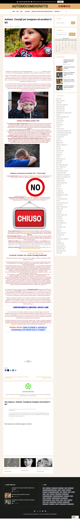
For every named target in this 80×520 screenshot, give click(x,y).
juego (57, 184)
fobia (57, 156)
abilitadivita (48, 488)
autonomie (58, 120)
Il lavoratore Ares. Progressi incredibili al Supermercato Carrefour (68, 61)
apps (57, 114)
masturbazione (64, 498)
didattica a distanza (61, 144)
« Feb (64, 52)
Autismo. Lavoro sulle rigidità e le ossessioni (11, 468)
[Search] (73, 22)
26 (65, 49)
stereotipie (58, 243)
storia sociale (24, 241)
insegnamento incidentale (62, 174)
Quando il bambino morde (26, 468)
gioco (48, 494)
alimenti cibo (59, 110)
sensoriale (58, 221)
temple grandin (59, 247)
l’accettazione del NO (37, 71)
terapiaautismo (70, 504)
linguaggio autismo (60, 194)
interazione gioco (60, 182)
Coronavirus (59, 136)
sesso (57, 225)
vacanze (58, 253)
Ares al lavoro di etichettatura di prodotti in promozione (69, 86)
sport (57, 241)
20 (69, 47)
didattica (58, 142)
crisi (57, 138)
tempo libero (59, 249)
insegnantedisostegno (47, 496)
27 (69, 49)
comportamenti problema (62, 130)
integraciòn (59, 178)
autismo (58, 118)
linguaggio (58, 192)
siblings (58, 231)
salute (57, 213)
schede (58, 217)
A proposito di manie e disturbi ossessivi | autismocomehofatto (22, 409)
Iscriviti (72, 34)
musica (58, 196)
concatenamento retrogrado (63, 132)
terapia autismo (60, 251)
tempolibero (51, 504)
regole (53, 500)
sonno (57, 237)
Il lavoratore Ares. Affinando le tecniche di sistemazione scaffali (69, 74)
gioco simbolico (60, 166)
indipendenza (58, 494)
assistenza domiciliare (61, 116)
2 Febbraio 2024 (12, 410)
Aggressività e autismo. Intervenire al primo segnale (43, 468)
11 (62, 45)
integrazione (59, 180)
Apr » (67, 52)
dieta (57, 146)
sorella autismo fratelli (61, 239)
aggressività (59, 106)
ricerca (58, 211)
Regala (60, 1)
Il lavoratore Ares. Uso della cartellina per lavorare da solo (69, 80)
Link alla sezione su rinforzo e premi (31, 248)
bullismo (58, 122)
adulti (57, 102)
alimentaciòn (59, 108)
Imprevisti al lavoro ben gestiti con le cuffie (69, 67)
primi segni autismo (61, 202)
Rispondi (11, 418)
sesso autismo (59, 227)
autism (59, 490)
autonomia (68, 490)
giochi (57, 162)
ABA (57, 98)
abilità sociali (59, 100)
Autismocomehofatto (30, 6)
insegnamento (59, 172)
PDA (57, 200)
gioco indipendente (61, 164)
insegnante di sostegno (62, 176)
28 (72, 49)
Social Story (59, 235)
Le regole (58, 190)
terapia (57, 504)
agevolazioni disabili (61, 104)
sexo (57, 229)
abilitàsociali (60, 488)
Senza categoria (60, 223)
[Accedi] (62, 11)
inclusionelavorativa (61, 170)
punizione (58, 204)
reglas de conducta (60, 206)
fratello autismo (60, 158)
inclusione (52, 494)
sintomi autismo (60, 233)
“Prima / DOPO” (27, 232)
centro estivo (59, 128)
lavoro (57, 186)
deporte (58, 140)
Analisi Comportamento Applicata (49, 490)
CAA (57, 126)
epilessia (58, 154)
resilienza (58, 209)
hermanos (58, 168)
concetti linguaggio (61, 134)
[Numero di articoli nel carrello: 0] (66, 11)
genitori (58, 160)
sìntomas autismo (60, 215)
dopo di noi (59, 150)
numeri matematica (60, 198)
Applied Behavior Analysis (62, 112)
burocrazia (58, 124)
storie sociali (59, 245)
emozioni (58, 152)
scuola (57, 219)
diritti (57, 148)
